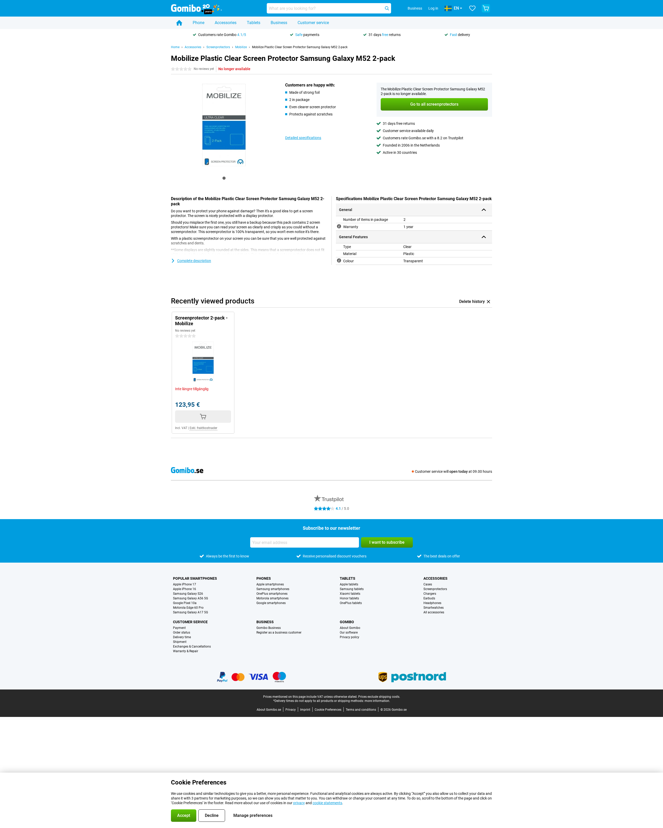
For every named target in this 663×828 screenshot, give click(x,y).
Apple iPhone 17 (184, 584)
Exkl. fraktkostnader (203, 428)
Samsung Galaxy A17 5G (190, 612)
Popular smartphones (195, 578)
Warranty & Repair (185, 651)
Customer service (313, 22)
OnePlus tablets (351, 603)
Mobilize (241, 47)
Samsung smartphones (272, 589)
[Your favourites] (472, 8)
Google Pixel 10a (185, 603)
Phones (263, 578)
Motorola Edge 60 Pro (188, 607)
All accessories (433, 612)
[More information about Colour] (339, 260)
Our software (349, 632)
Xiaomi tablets (350, 593)
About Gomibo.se (269, 709)
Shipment (179, 642)
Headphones (432, 603)
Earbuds (429, 598)
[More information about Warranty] (339, 226)
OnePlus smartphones (271, 593)
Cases (427, 584)
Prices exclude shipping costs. (379, 697)
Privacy (290, 709)
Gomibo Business (268, 628)
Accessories (225, 22)
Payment (179, 628)
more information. (377, 701)
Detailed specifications (303, 138)
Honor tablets (349, 598)
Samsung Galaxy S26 (188, 593)
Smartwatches (433, 607)
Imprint (305, 709)
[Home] (179, 23)
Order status (181, 632)
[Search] (387, 8)
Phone (198, 22)
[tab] (224, 178)
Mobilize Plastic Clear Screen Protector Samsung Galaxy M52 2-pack (300, 47)
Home (175, 47)
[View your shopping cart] (486, 8)
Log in (433, 8)
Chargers (429, 593)
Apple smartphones (270, 584)
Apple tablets (349, 584)
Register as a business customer (278, 632)
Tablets (253, 22)
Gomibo (347, 622)
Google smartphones (271, 603)
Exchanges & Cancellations (192, 646)
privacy (299, 803)
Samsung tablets (352, 589)
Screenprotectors (218, 47)
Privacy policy (349, 637)
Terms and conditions (361, 709)
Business (279, 22)
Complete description (194, 261)
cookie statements (327, 803)
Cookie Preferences (328, 709)
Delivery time (182, 637)
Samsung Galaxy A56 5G (190, 598)
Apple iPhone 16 (184, 589)
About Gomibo (350, 628)
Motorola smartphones (272, 598)
